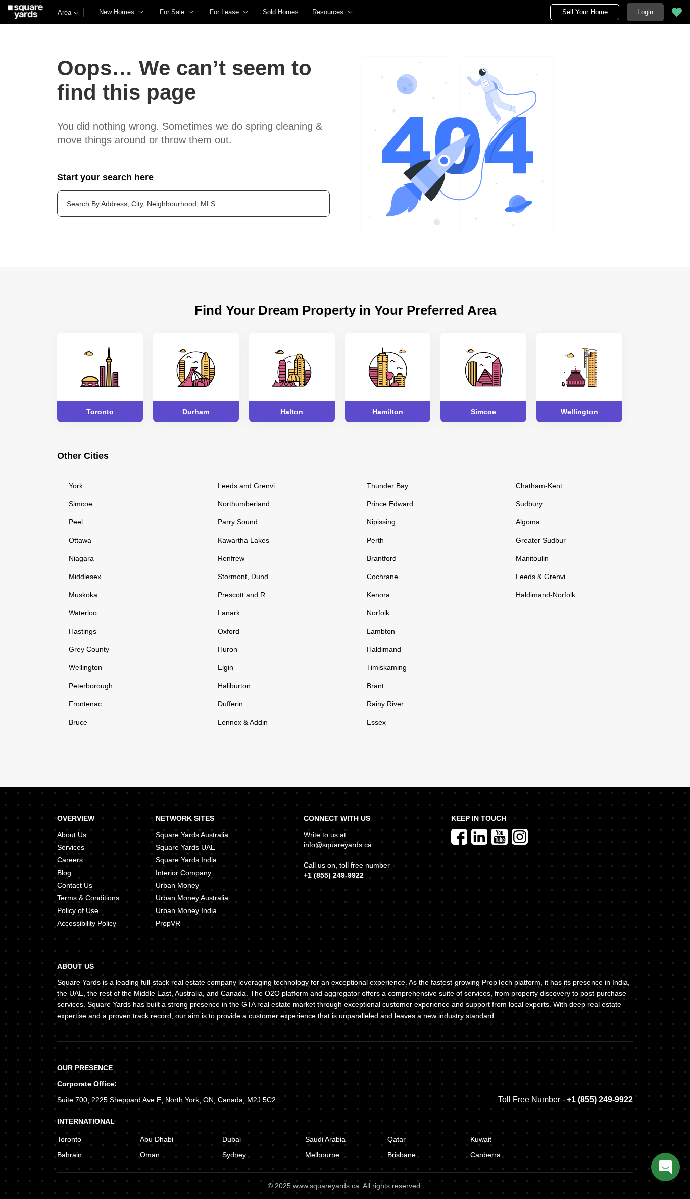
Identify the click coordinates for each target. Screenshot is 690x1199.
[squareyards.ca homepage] (25, 12)
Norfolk (378, 613)
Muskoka (83, 595)
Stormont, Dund (243, 576)
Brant (375, 686)
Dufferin (230, 704)
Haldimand (384, 649)
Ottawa (80, 540)
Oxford (228, 631)
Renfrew (231, 558)
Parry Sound (238, 522)
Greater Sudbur (541, 540)
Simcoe (80, 504)
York (76, 486)
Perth (375, 540)
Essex (376, 722)
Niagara (81, 558)
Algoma (528, 522)
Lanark (229, 613)
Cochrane (382, 576)
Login (645, 12)
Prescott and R (241, 595)
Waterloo (83, 613)
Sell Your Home (585, 12)
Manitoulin (532, 558)
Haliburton (234, 686)
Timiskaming (387, 667)
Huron (227, 649)
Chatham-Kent (539, 486)
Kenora (378, 595)
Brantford (382, 558)
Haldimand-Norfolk (545, 595)
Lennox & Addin (243, 722)
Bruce (78, 722)
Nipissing (381, 522)
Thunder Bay (387, 486)
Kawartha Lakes (243, 540)
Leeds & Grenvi (540, 576)
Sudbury (529, 504)
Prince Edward (390, 504)
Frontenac (85, 704)
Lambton (381, 631)
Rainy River (385, 704)
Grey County (89, 649)
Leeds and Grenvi (246, 486)
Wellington (85, 667)
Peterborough (91, 686)
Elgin (225, 667)
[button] (281, 12)
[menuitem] (121, 12)
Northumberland (244, 504)
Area (64, 12)
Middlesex (85, 576)
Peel (76, 522)
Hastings (82, 631)
